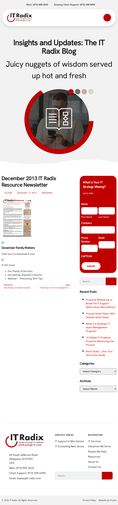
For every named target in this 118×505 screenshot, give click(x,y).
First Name (86, 217)
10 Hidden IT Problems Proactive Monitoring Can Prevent (100, 341)
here (10, 254)
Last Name (103, 217)
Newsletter (47, 192)
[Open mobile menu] (107, 18)
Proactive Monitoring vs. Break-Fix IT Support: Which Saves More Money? (101, 303)
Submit (91, 266)
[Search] (111, 281)
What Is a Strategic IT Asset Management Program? (98, 327)
